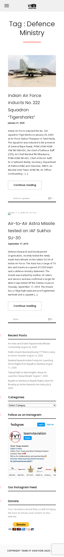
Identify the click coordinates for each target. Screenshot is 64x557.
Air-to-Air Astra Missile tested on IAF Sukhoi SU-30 (31, 230)
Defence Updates (21, 198)
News (15, 319)
